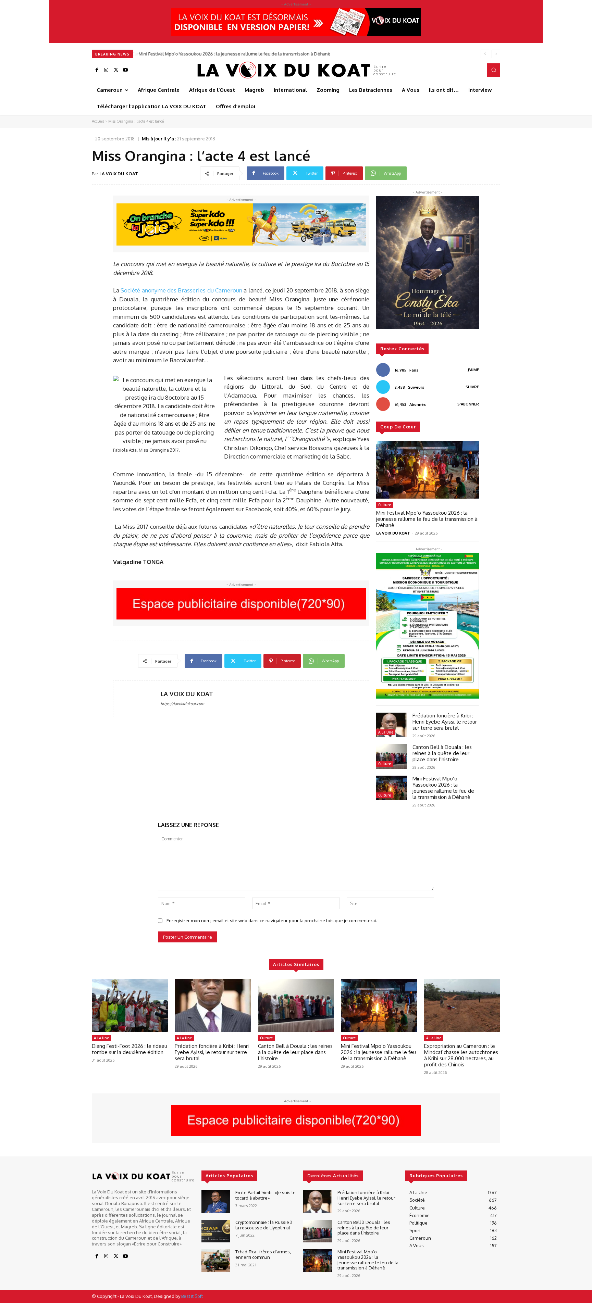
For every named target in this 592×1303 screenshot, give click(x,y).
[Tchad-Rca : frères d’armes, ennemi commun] (215, 1260)
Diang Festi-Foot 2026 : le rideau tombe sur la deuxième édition (129, 1049)
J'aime (473, 369)
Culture (384, 504)
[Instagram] (106, 70)
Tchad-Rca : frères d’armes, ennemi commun (263, 1254)
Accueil (98, 121)
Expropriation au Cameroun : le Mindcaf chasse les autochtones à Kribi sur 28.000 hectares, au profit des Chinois (461, 1055)
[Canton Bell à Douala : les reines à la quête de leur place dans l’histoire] (391, 756)
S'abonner (468, 404)
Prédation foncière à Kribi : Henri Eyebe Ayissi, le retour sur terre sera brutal (444, 721)
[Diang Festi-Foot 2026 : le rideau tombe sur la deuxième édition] (130, 1005)
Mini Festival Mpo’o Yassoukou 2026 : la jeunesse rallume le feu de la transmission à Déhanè (234, 54)
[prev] (485, 54)
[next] (496, 54)
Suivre (472, 387)
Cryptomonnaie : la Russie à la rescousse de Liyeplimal (264, 1224)
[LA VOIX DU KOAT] (137, 699)
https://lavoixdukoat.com (182, 703)
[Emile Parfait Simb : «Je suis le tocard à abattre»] (215, 1201)
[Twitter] (116, 70)
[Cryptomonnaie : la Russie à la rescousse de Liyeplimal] (215, 1231)
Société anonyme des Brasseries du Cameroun (181, 290)
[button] (493, 69)
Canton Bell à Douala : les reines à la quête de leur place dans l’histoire (442, 753)
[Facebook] (96, 70)
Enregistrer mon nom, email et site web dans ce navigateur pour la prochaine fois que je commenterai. (271, 920)
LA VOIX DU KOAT (118, 173)
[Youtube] (125, 70)
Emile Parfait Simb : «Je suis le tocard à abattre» (265, 1195)
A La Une (385, 732)
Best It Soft (192, 1296)
